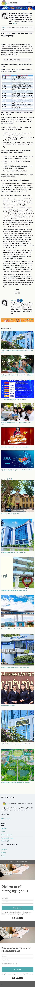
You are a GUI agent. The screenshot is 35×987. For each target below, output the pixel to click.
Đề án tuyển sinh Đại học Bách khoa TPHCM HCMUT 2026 (15, 667)
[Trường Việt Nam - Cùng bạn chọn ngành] (9, 3)
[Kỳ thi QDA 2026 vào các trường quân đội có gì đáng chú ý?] (17, 364)
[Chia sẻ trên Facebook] (16, 292)
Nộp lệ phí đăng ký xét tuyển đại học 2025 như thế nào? (17, 470)
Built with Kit (17, 917)
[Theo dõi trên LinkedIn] (21, 300)
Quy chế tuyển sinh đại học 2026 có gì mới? (13, 399)
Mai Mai (14, 300)
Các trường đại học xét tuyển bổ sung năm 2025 (14, 447)
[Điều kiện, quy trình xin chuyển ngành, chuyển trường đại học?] (17, 412)
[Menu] (33, 3)
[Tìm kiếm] (29, 3)
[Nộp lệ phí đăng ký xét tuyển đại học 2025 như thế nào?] (17, 459)
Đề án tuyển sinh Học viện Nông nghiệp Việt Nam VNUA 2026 (15, 782)
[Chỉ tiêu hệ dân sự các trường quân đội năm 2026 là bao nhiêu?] (17, 340)
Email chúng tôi (5, 841)
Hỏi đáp (4, 27)
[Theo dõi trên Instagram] (9, 479)
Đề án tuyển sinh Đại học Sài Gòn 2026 (10, 513)
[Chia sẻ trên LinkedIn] (19, 292)
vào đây (14, 23)
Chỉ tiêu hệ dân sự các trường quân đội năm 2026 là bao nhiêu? (16, 743)
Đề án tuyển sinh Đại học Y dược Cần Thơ (11, 628)
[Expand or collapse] (30, 59)
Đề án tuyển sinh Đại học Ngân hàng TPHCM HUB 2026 (14, 590)
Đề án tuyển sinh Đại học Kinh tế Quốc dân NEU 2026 (13, 552)
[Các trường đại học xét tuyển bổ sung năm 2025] (17, 436)
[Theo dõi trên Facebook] (18, 300)
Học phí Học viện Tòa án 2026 (8, 705)
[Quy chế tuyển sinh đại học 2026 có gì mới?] (17, 389)
